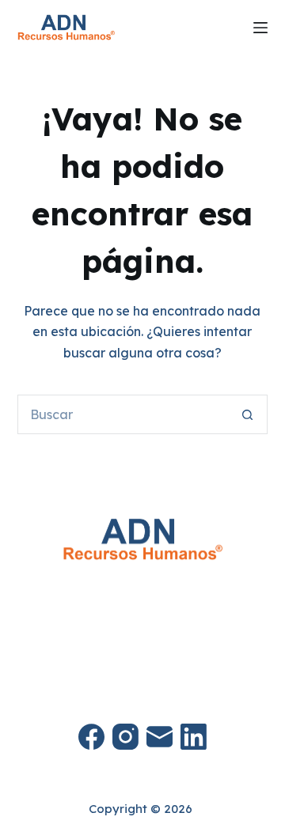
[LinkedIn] (193, 737)
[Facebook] (91, 737)
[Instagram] (125, 737)
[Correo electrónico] (159, 737)
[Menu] (260, 28)
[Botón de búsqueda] (248, 414)
